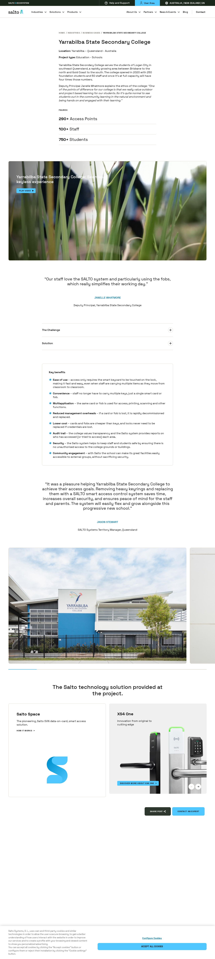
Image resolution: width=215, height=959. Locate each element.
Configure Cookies (152, 938)
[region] (107, 942)
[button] (191, 787)
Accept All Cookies (152, 946)
